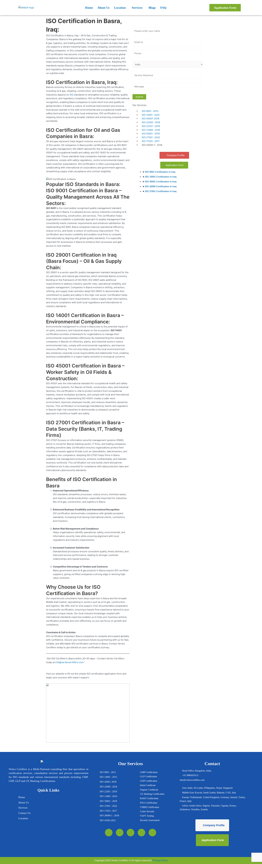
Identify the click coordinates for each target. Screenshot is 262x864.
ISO (72, 94)
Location (120, 7)
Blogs (152, 7)
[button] (120, 7)
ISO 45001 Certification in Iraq (160, 181)
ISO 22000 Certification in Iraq (160, 186)
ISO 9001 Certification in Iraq (160, 172)
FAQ (163, 7)
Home (89, 7)
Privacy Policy (160, 860)
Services (137, 7)
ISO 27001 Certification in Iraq (160, 191)
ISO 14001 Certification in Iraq (160, 176)
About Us (103, 7)
